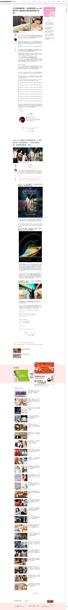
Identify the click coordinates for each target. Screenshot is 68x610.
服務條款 (34, 605)
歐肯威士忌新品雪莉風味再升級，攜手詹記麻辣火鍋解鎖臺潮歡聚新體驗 (34, 492)
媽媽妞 (63, 1)
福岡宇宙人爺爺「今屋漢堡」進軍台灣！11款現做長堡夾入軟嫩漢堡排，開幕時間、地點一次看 (34, 500)
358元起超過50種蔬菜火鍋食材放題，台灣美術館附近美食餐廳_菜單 (26, 350)
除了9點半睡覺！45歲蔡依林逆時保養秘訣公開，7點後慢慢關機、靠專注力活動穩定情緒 (34, 509)
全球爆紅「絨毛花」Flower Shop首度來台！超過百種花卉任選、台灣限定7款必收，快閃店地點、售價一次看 (34, 401)
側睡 (20, 35)
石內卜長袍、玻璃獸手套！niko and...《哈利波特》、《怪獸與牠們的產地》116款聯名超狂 (34, 517)
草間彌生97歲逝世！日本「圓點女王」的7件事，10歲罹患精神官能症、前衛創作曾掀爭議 (34, 450)
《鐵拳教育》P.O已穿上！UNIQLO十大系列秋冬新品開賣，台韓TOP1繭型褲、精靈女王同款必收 (34, 426)
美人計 (30, 1)
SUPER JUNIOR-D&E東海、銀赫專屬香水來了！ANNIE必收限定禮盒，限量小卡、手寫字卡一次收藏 (34, 543)
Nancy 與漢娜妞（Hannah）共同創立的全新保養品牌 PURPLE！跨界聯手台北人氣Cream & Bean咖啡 (34, 476)
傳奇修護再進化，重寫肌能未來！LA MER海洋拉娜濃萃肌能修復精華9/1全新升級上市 (34, 467)
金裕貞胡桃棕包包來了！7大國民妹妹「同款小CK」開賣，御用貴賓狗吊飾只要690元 (34, 576)
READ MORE (35, 593)
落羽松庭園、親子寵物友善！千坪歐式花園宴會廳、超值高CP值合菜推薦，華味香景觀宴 (30, 344)
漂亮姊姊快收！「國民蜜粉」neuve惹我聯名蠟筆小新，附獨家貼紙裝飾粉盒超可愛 (34, 484)
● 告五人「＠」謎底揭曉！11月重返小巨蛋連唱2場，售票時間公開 (29, 178)
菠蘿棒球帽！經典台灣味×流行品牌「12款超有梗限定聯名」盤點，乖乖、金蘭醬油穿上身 (34, 526)
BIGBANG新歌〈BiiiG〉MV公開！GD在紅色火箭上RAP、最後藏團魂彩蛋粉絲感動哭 (49, 28)
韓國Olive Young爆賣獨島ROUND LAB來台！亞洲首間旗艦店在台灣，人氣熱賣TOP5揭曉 (49, 35)
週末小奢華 (24, 1)
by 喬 (29, 461)
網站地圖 (34, 606)
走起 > (47, 13)
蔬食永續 (53, 1)
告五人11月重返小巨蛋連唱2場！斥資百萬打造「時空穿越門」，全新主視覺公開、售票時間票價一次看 (34, 552)
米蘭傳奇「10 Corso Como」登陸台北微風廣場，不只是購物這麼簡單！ (34, 433)
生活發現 (39, 1)
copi (16, 172)
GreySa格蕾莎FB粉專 (21, 111)
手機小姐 (44, 1)
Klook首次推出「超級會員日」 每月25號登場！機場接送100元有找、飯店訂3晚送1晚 (34, 534)
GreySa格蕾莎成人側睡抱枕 (22, 58)
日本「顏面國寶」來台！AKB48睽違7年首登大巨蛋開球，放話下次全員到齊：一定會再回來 (34, 391)
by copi (29, 403)
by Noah (29, 570)
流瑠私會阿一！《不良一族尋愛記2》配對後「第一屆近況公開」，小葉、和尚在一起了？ (34, 458)
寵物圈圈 (58, 1)
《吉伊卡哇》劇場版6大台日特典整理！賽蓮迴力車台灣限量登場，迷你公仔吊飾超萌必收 (49, 31)
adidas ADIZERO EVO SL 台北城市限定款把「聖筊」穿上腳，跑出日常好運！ (34, 408)
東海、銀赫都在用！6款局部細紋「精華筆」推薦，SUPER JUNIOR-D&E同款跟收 (34, 442)
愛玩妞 (49, 1)
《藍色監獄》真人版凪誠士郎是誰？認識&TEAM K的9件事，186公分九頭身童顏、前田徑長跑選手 (34, 568)
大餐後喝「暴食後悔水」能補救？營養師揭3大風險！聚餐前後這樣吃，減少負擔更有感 (34, 559)
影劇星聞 (34, 1)
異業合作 (38, 606)
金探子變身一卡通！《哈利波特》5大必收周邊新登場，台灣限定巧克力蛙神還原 (49, 38)
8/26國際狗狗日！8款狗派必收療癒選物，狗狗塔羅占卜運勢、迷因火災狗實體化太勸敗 (34, 584)
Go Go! (51, 605)
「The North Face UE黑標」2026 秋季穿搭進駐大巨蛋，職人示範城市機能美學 (34, 416)
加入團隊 (38, 605)
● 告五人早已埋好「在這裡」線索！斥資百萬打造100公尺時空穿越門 (29, 179)
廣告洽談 (30, 606)
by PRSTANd (30, 419)
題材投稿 (30, 605)
